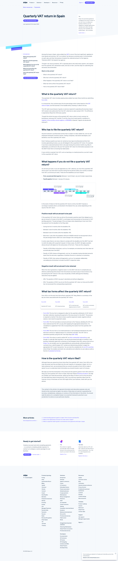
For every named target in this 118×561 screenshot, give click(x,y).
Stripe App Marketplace (65, 526)
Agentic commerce (64, 481)
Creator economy (64, 504)
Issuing (43, 504)
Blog (80, 481)
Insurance (62, 510)
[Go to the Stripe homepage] (24, 475)
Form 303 (44, 100)
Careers (80, 505)
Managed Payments (46, 508)
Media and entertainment (66, 512)
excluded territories (55, 351)
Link (43, 506)
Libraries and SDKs (64, 543)
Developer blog (63, 547)
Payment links (45, 510)
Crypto (43, 493)
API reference (63, 538)
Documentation (63, 536)
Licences (81, 492)
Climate (43, 489)
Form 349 (85, 302)
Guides (80, 477)
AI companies (63, 502)
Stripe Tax (46, 343)
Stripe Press (81, 509)
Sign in (80, 2)
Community (81, 483)
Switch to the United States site (91, 557)
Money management (65, 496)
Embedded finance (64, 487)
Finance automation (64, 489)
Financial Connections (47, 498)
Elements (44, 496)
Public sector (63, 517)
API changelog (63, 542)
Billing (43, 483)
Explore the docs (83, 456)
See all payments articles (29, 420)
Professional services (65, 516)
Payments (37, 7)
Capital (43, 485)
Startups (62, 479)
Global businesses (64, 491)
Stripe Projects (63, 545)
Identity (43, 500)
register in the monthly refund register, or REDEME (56, 120)
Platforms (62, 498)
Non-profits (63, 514)
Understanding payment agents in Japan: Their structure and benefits (61, 417)
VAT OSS (74, 334)
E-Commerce (63, 485)
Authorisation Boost (46, 481)
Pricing (61, 2)
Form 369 (71, 302)
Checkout (44, 487)
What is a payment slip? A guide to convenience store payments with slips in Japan (64, 421)
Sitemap (80, 494)
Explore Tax (63, 454)
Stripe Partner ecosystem (66, 528)
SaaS (61, 500)
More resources (27, 7)
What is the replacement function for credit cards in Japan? (58, 419)
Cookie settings (82, 496)
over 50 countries (88, 347)
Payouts (44, 514)
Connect (44, 491)
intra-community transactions (78, 337)
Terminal (44, 523)
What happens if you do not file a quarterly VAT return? (31, 65)
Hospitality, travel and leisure (67, 508)
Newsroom (81, 507)
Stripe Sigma (45, 519)
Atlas (43, 479)
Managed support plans (84, 519)
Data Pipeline (45, 494)
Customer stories (83, 479)
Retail (61, 519)
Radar (43, 516)
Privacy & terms (82, 487)
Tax (42, 521)
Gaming (62, 506)
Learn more (81, 32)
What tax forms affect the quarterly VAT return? (29, 69)
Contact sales (89, 2)
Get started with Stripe (30, 20)
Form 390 (57, 302)
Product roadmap (83, 504)
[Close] (115, 554)
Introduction (26, 54)
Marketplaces (63, 494)
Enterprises (63, 477)
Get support (81, 517)
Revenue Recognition (47, 517)
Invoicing (44, 502)
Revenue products (82, 373)
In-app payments (64, 493)
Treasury (44, 525)
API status (62, 540)
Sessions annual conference (85, 485)
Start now (26, 454)
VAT (68, 54)
